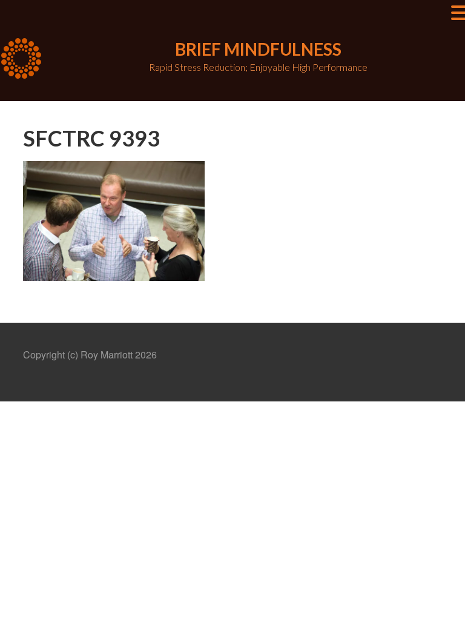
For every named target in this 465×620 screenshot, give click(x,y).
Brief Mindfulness (258, 49)
